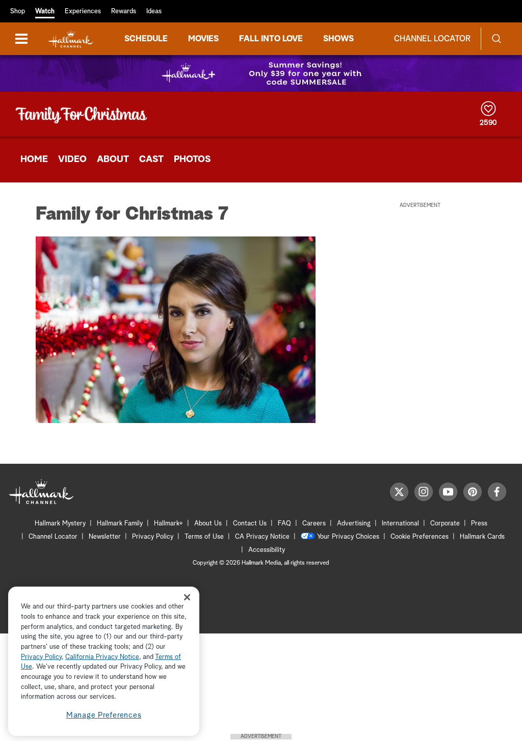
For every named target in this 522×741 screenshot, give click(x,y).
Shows (338, 39)
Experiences (83, 11)
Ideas (154, 11)
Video (72, 159)
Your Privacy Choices (348, 537)
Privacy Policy (152, 537)
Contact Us (250, 523)
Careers (314, 523)
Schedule (146, 39)
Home (34, 159)
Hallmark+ (168, 523)
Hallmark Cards (482, 537)
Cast (151, 159)
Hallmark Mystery (60, 523)
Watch (45, 11)
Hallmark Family (120, 523)
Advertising (354, 523)
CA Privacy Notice (262, 537)
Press (479, 523)
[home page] (71, 39)
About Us (208, 523)
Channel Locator (432, 39)
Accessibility (266, 550)
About (113, 159)
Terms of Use (204, 537)
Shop (17, 11)
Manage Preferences (104, 715)
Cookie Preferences (419, 537)
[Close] (187, 597)
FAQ (284, 523)
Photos (192, 159)
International (400, 523)
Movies (203, 39)
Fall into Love (271, 39)
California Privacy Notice (102, 657)
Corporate (445, 523)
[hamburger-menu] (21, 39)
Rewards (123, 11)
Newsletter (105, 537)
